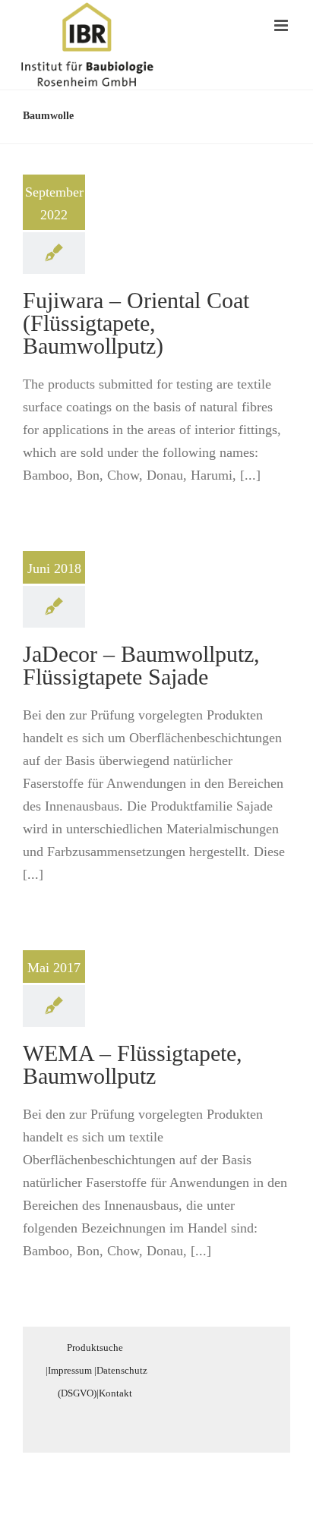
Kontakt (115, 1393)
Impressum (70, 1370)
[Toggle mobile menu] (282, 25)
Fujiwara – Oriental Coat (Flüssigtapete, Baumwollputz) (136, 323)
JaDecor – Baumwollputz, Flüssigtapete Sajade (141, 665)
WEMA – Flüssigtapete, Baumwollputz (132, 1064)
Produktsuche (95, 1347)
